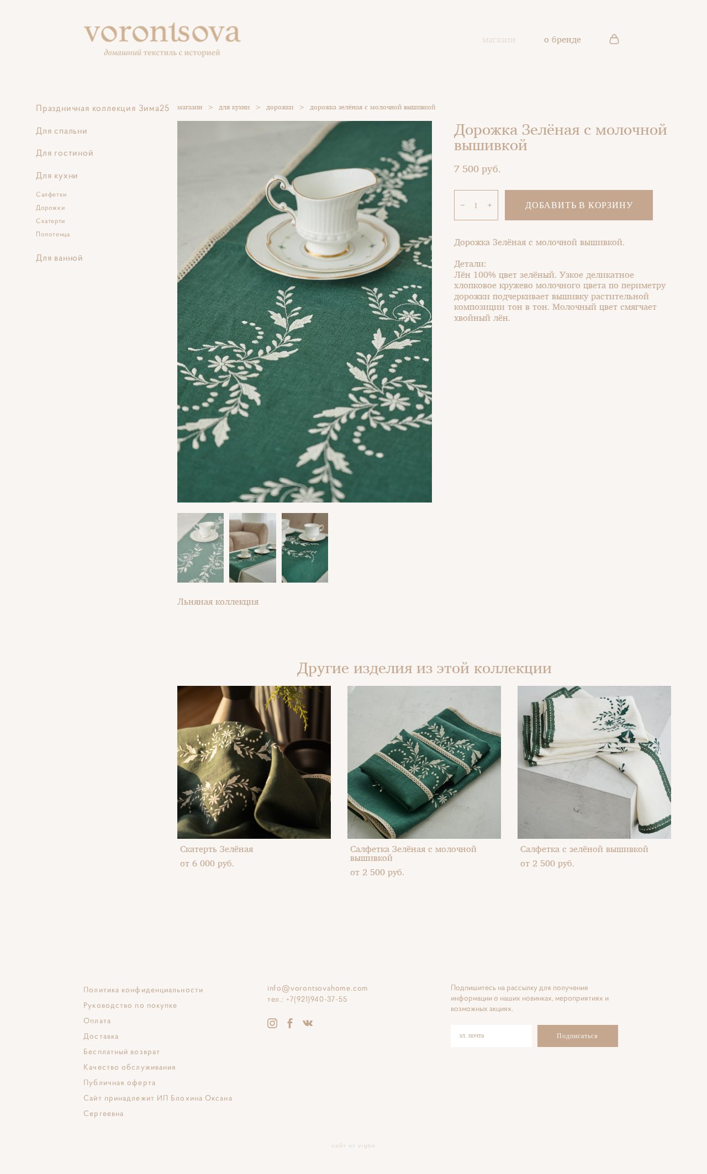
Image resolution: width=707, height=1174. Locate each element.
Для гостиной (65, 152)
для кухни (234, 107)
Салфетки (51, 194)
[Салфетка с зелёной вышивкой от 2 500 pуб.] (594, 762)
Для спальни (62, 130)
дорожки (279, 107)
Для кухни (57, 175)
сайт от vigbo (353, 1146)
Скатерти (50, 220)
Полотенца (53, 234)
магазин (499, 39)
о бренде (562, 39)
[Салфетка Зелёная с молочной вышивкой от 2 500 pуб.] (424, 762)
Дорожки (50, 207)
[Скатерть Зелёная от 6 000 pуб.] (254, 762)
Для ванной (59, 257)
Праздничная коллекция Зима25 (102, 107)
